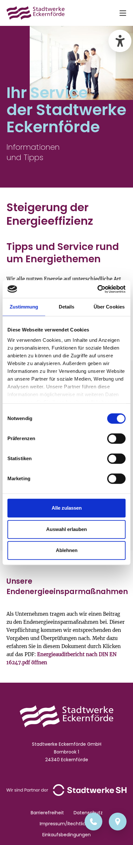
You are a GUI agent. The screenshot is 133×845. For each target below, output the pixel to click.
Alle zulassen (67, 508)
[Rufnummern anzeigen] (93, 821)
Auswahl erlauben (66, 529)
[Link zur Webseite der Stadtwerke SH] (66, 789)
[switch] (116, 438)
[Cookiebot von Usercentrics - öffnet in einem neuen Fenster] (97, 289)
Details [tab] (67, 306)
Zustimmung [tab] (24, 306)
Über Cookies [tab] (109, 306)
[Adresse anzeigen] (118, 821)
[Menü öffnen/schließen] (123, 13)
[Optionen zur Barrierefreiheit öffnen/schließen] (119, 41)
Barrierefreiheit (47, 812)
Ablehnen (66, 550)
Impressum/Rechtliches (67, 823)
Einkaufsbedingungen (66, 834)
